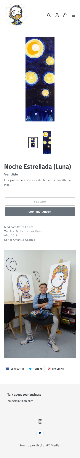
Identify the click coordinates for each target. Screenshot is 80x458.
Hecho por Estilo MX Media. (40, 445)
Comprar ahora (40, 212)
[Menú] (73, 15)
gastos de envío (20, 180)
